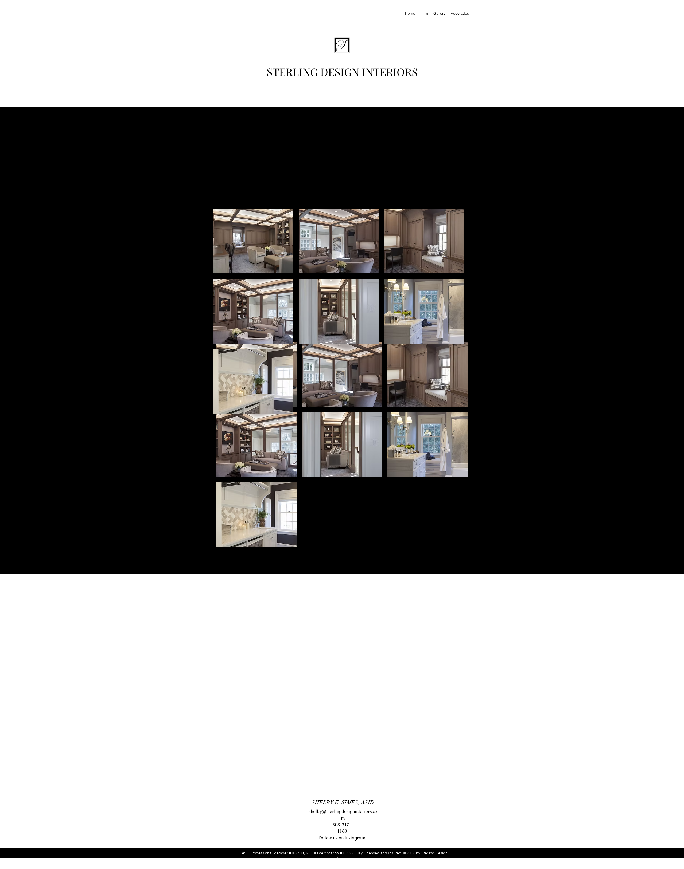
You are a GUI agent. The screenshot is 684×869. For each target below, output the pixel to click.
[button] (256, 444)
